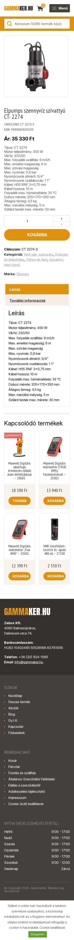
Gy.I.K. (13, 720)
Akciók (13, 708)
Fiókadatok (16, 733)
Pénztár (14, 767)
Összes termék (19, 702)
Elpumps (22, 274)
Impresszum (17, 798)
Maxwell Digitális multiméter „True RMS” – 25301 (19, 549)
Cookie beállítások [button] (52, 927)
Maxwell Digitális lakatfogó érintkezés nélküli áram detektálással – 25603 (19, 470)
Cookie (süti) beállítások (26, 804)
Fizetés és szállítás (22, 773)
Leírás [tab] (14, 289)
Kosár (12, 761)
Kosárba (37, 234)
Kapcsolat (15, 727)
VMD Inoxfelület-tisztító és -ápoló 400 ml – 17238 (54, 549)
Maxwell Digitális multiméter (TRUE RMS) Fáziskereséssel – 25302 (54, 470)
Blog (11, 714)
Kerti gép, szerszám (38, 254)
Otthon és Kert (36, 260)
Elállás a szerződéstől (24, 785)
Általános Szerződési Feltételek (31, 779)
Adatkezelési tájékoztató (26, 791)
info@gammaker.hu (29, 662)
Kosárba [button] (55, 501)
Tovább (20, 501)
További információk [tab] (27, 301)
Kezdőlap (15, 696)
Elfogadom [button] (37, 934)
